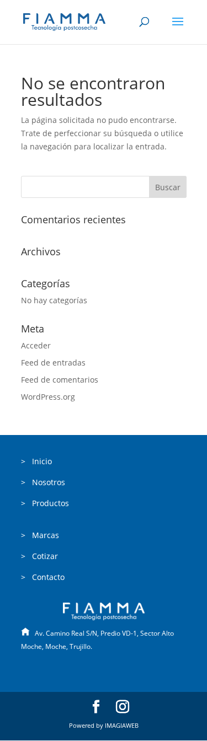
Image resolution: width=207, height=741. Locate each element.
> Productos (45, 503)
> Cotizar (39, 556)
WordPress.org (48, 396)
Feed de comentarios (59, 379)
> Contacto (43, 577)
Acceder (36, 345)
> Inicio (36, 461)
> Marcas (40, 535)
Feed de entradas (53, 362)
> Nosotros (43, 482)
